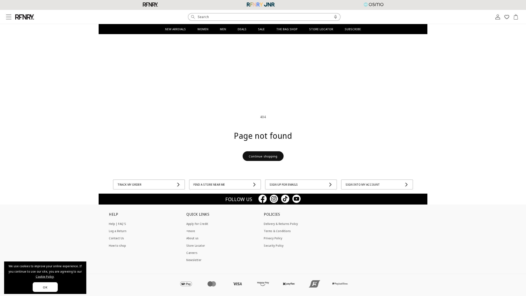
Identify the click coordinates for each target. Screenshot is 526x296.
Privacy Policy (273, 238)
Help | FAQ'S (117, 224)
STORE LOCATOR (321, 29)
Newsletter (194, 260)
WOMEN (203, 29)
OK (45, 287)
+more (190, 231)
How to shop (117, 245)
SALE (261, 29)
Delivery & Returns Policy (281, 224)
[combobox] (264, 17)
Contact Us (116, 238)
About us (192, 238)
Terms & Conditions (277, 231)
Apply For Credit (197, 224)
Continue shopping (263, 156)
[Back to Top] (517, 287)
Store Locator (195, 245)
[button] (8, 16)
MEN (223, 29)
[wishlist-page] (506, 16)
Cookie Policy (45, 277)
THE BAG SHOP (287, 29)
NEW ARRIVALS (175, 29)
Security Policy (274, 245)
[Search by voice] (335, 17)
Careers (191, 253)
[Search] (192, 17)
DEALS (242, 29)
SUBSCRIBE (353, 29)
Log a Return (117, 231)
